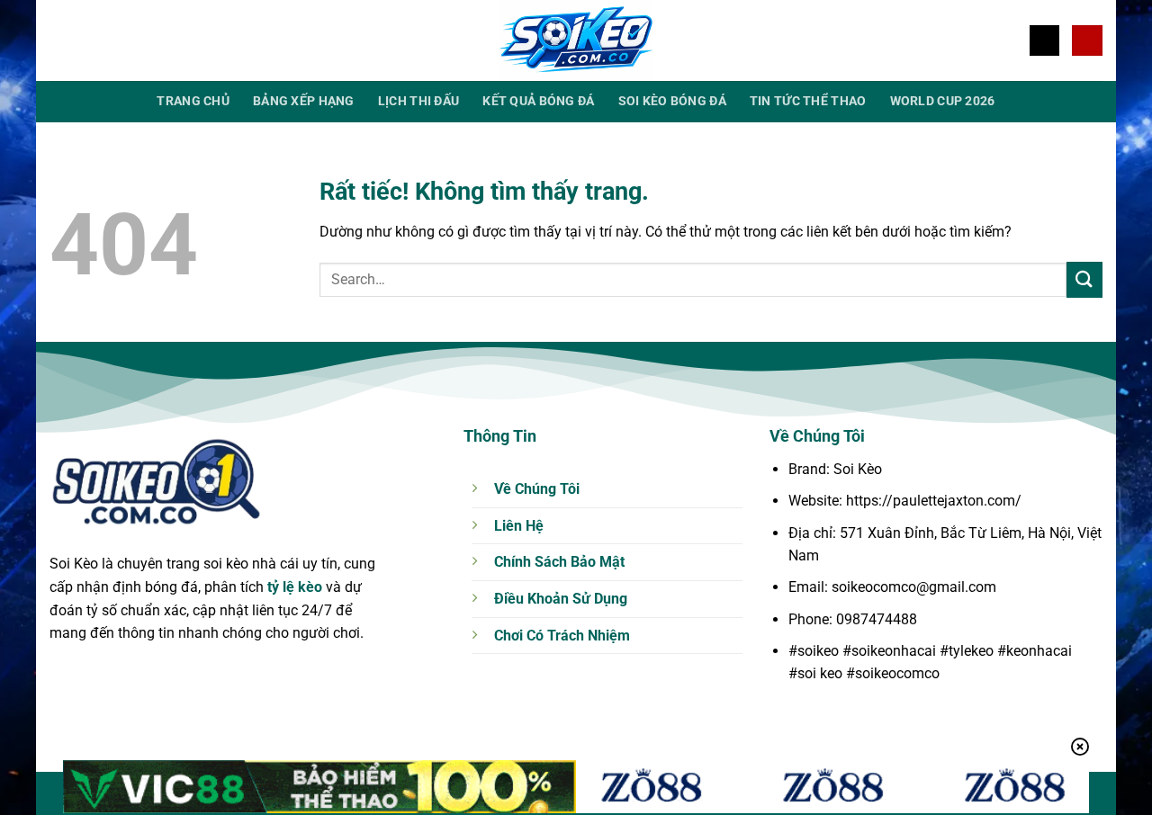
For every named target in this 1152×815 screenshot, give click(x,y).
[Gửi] (1084, 279)
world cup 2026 (942, 101)
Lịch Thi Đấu (418, 101)
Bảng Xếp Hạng (304, 101)
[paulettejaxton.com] (576, 40)
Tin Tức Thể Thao (808, 101)
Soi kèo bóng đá (672, 101)
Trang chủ (193, 101)
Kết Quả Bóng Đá (538, 101)
